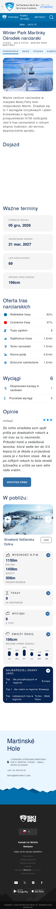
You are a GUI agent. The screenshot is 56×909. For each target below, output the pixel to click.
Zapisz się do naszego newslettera (28, 851)
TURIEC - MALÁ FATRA (16, 42)
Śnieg (26, 51)
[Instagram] (33, 882)
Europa (46, 681)
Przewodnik (11, 51)
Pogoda (13, 17)
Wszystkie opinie (17, 482)
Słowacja (44, 689)
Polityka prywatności (28, 859)
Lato (30, 24)
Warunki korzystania (28, 863)
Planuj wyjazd (24, 17)
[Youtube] (16, 882)
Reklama (28, 846)
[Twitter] (24, 882)
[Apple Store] (37, 890)
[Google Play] (21, 890)
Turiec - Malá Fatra (42, 697)
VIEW (46, 540)
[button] (51, 17)
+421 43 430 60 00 (16, 770)
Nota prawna (28, 856)
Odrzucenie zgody (28, 873)
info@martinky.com (18, 775)
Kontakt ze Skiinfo (28, 842)
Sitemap (28, 866)
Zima (22, 24)
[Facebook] (41, 882)
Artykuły (40, 17)
